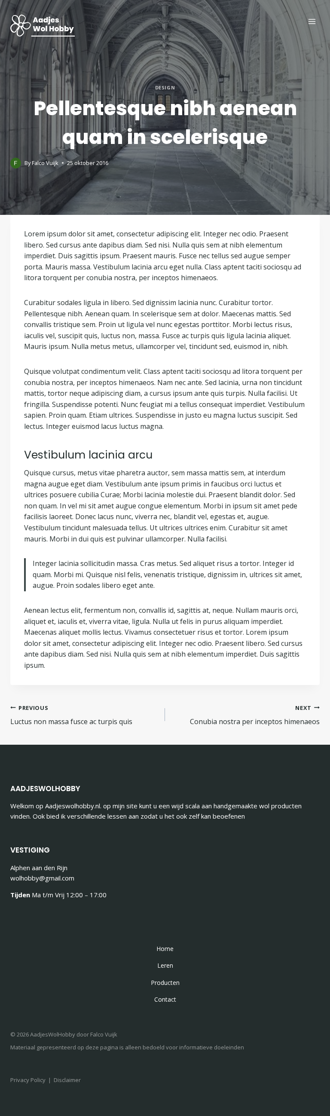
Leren (165, 965)
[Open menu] (312, 21)
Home (165, 949)
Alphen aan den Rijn (38, 867)
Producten (165, 982)
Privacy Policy (28, 1080)
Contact (165, 999)
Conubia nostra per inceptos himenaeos (255, 715)
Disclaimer (67, 1080)
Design (165, 87)
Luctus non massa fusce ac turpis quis (71, 715)
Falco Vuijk (45, 163)
